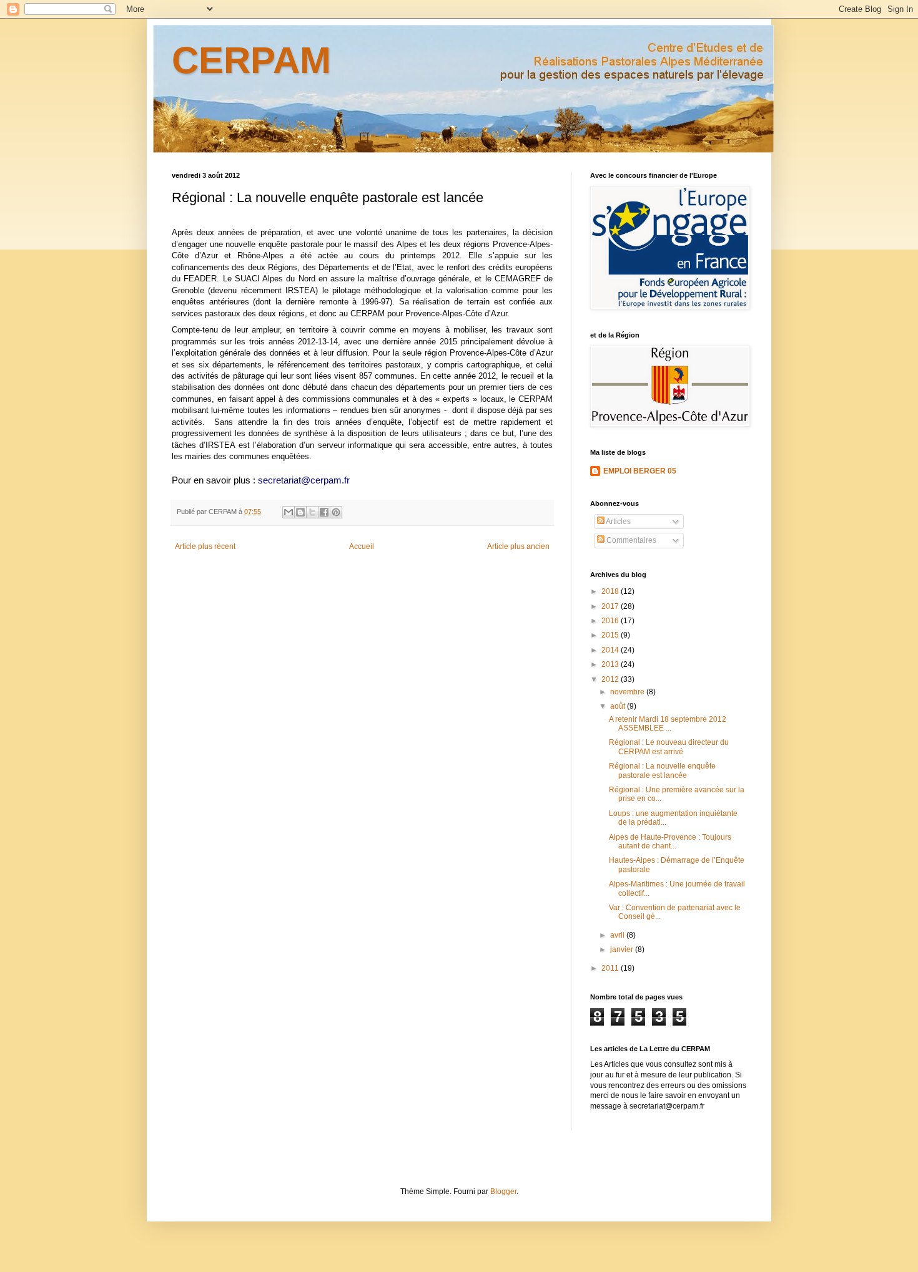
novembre (628, 691)
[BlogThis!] (300, 512)
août (618, 706)
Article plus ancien (518, 546)
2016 (611, 620)
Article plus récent (205, 546)
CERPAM (251, 60)
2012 (611, 679)
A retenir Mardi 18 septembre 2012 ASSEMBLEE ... (667, 723)
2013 (611, 664)
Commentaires (630, 540)
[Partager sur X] (312, 512)
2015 (611, 635)
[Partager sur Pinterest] (336, 512)
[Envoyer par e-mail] (288, 512)
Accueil (361, 546)
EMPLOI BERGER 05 (639, 471)
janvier (622, 949)
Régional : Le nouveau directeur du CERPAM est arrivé (669, 746)
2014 (611, 650)
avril (618, 935)
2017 (611, 606)
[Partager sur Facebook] (324, 512)
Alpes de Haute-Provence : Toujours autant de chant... (670, 841)
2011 (611, 968)
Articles (618, 521)
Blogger (503, 1191)
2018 (611, 591)
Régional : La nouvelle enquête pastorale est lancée (662, 770)
